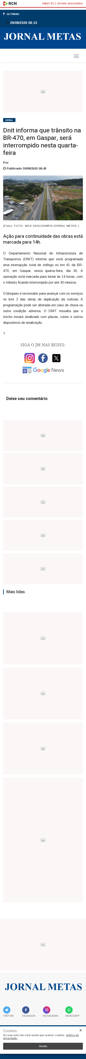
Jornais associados (70, 3)
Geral (9, 120)
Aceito (43, 1046)
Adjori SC (48, 3)
